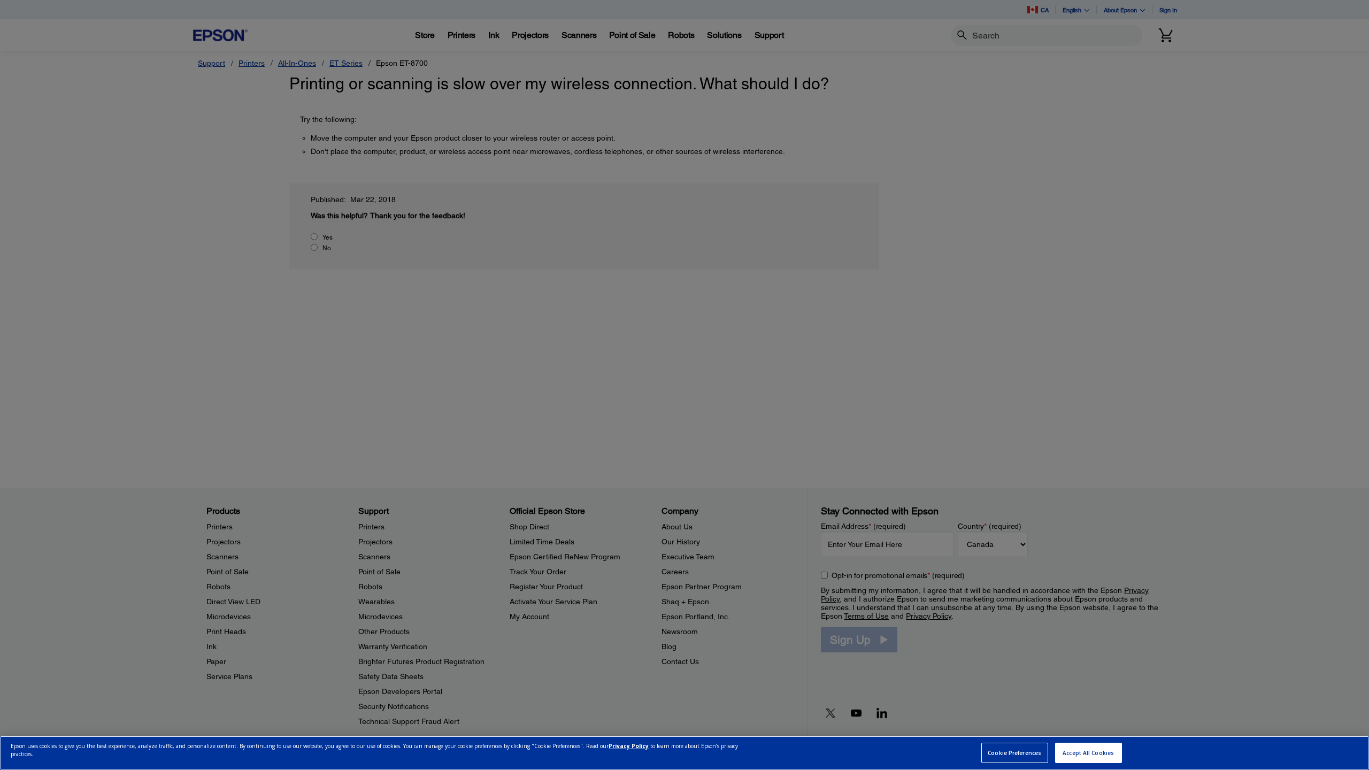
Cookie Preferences (1014, 753)
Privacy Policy (629, 746)
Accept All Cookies (1088, 753)
